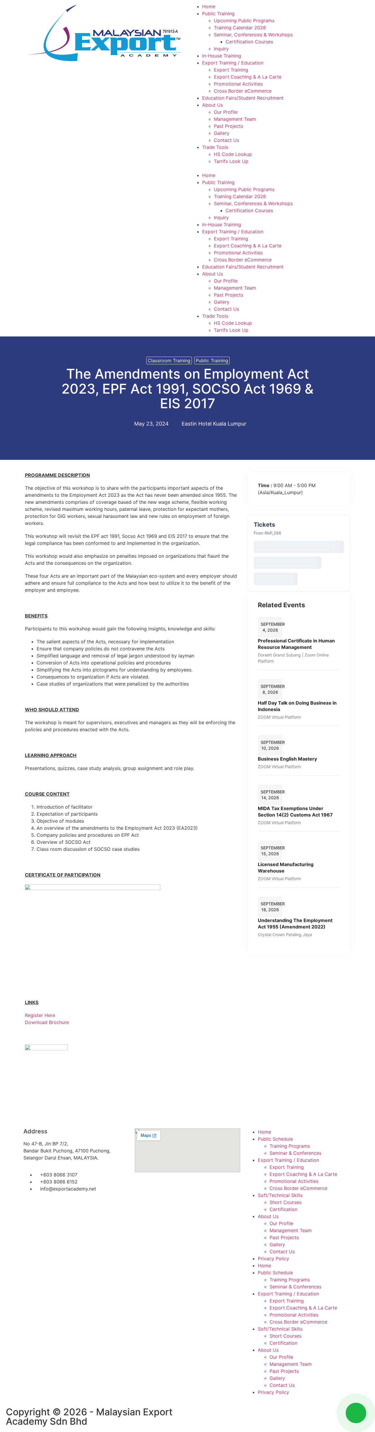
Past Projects (228, 126)
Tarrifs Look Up (231, 161)
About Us (212, 105)
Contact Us (226, 140)
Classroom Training (169, 360)
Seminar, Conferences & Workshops (253, 35)
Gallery (221, 133)
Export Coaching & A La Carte (248, 77)
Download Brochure (47, 1022)
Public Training (218, 13)
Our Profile (226, 112)
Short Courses (285, 1202)
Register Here (40, 1015)
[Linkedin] (230, 1414)
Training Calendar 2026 (240, 27)
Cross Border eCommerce (243, 91)
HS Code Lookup (233, 154)
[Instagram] (214, 1414)
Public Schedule (275, 1139)
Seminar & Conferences (295, 1153)
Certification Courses (249, 42)
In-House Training (221, 56)
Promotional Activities (238, 84)
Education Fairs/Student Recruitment (243, 98)
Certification (283, 1209)
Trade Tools (215, 147)
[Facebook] (197, 1414)
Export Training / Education (232, 63)
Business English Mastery (287, 759)
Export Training (231, 70)
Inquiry (221, 49)
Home (208, 6)
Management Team (235, 119)
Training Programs (290, 1146)
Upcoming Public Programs (244, 20)
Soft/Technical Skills (280, 1195)
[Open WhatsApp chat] (356, 1413)
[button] (271, 168)
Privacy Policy (273, 1258)
